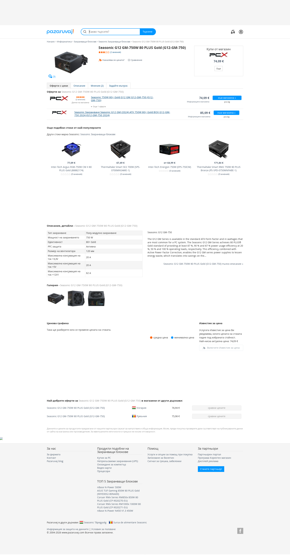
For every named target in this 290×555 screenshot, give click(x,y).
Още (218, 68)
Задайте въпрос (118, 85)
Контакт (51, 457)
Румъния (142, 416)
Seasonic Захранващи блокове (97, 134)
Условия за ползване (103, 529)
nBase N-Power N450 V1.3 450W (115, 510)
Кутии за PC (104, 457)
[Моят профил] (241, 31)
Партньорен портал (209, 454)
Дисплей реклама (208, 461)
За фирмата (53, 454)
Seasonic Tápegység (95, 522)
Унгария (141, 407)
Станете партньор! (211, 469)
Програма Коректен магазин (214, 457)
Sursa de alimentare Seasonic (130, 522)
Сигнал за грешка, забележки (164, 461)
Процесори (103, 471)
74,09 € (219, 61)
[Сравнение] (233, 31)
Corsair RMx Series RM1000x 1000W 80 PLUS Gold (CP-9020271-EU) (119, 505)
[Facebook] (240, 530)
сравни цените (216, 407)
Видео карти (104, 467)
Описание (79, 85)
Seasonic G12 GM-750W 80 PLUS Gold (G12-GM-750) (76, 407)
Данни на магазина (80, 102)
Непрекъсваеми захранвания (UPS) (117, 461)
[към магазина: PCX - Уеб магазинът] (218, 54)
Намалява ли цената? (113, 59)
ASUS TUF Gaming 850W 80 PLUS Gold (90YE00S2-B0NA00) (118, 492)
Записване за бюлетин (161, 457)
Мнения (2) (97, 85)
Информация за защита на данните (68, 529)
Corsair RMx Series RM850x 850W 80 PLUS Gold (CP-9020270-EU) (117, 499)
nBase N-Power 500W (109, 487)
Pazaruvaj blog (55, 461)
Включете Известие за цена (223, 347)
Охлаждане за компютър (111, 464)
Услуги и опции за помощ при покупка (170, 454)
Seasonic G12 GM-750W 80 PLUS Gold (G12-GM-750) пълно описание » (203, 263)
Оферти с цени (59, 85)
